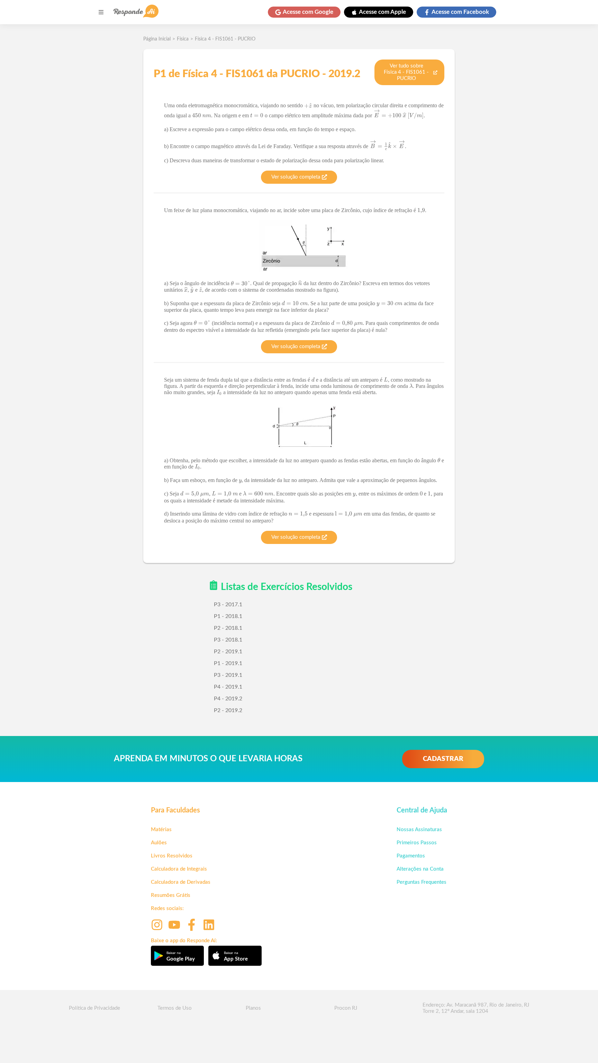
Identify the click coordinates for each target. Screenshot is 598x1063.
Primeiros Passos (417, 842)
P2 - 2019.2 (228, 710)
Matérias (161, 829)
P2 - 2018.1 (228, 628)
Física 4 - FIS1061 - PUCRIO (225, 39)
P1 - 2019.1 (228, 663)
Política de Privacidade (94, 1008)
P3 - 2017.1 (228, 604)
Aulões (159, 842)
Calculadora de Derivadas (180, 882)
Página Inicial (157, 39)
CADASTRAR (443, 759)
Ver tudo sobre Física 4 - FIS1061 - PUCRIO (406, 72)
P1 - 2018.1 (228, 616)
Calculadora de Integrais (179, 869)
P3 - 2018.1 (228, 640)
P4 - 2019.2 (228, 698)
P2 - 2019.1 (228, 651)
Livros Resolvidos (171, 855)
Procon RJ (345, 1008)
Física (183, 39)
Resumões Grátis (170, 895)
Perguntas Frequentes (421, 882)
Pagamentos (411, 855)
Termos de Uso (174, 1008)
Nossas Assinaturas (419, 829)
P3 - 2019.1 (228, 675)
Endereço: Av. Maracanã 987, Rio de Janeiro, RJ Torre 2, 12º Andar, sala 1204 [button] (476, 1008)
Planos (253, 1008)
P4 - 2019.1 (228, 687)
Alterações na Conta (420, 869)
